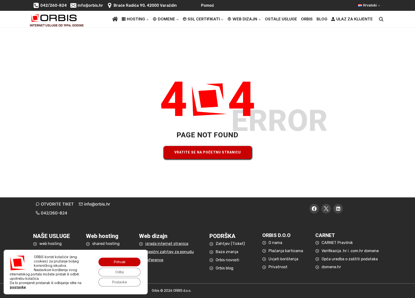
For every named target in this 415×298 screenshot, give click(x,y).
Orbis (307, 19)
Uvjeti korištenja (283, 259)
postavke (18, 287)
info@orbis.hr (97, 204)
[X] (326, 208)
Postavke (119, 282)
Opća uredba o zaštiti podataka (350, 259)
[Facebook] (314, 208)
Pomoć (207, 5)
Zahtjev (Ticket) (230, 243)
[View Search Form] (381, 19)
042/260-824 (54, 213)
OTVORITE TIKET (57, 204)
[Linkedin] (338, 208)
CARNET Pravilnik (337, 242)
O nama (275, 242)
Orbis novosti (227, 260)
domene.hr (331, 267)
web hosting (50, 243)
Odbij (119, 272)
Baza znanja (227, 251)
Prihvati (119, 262)
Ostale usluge (281, 19)
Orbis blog (224, 268)
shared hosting (106, 243)
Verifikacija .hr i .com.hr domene (350, 251)
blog (322, 19)
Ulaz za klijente (354, 19)
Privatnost (278, 267)
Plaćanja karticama (286, 251)
